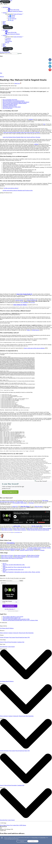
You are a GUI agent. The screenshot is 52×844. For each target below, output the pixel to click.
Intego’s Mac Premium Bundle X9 (24, 294)
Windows (12, 628)
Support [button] (4, 24)
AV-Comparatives (24, 302)
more (24, 549)
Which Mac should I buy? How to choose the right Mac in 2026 (16, 567)
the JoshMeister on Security (14, 549)
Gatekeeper (22, 550)
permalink (42, 550)
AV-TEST (32, 302)
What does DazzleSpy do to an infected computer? (13, 100)
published (31, 119)
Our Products (6, 30)
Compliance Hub (20, 642)
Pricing (4, 43)
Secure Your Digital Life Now (10, 492)
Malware (2, 76)
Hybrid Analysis (35, 330)
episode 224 (14, 506)
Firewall (13, 17)
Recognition (14, 642)
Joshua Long (17, 83)
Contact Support (11, 646)
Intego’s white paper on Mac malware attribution (34, 348)
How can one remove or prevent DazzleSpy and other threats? (16, 102)
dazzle (12, 532)
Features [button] (5, 12)
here (44, 124)
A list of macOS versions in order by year (11, 617)
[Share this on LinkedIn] (50, 66)
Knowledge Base (3, 646)
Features (5, 35)
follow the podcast (39, 506)
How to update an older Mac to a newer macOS (13, 616)
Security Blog (25, 632)
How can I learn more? (8, 108)
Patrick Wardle (20, 501)
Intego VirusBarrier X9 (32, 300)
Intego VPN (27, 637)
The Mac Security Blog (5, 52)
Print (1, 73)
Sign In (5, 49)
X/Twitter (30, 547)
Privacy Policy (3, 825)
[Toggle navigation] (1, 3)
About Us (2, 642)
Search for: (2, 53)
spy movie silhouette (17, 532)
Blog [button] (4, 22)
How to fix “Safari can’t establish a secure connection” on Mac (16, 619)
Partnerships (31, 632)
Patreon (1, 549)
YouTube (49, 547)
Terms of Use (9, 825)
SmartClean (13, 18)
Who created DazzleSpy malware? (10, 104)
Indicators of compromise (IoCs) (10, 105)
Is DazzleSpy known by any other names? (12, 106)
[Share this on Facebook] (50, 59)
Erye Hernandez (16, 502)
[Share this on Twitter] (50, 63)
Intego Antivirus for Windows (15, 11)
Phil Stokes (31, 502)
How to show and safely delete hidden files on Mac (14, 564)
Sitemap (24, 825)
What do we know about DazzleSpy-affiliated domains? (15, 103)
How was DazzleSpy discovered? (10, 99)
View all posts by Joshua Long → (34, 549)
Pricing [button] (4, 21)
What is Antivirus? (4, 632)
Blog (4, 45)
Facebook (39, 547)
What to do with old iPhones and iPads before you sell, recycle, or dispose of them (20, 620)
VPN (12, 20)
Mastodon (6, 549)
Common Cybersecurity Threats (15, 632)
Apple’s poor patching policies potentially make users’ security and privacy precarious (21, 132)
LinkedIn (35, 547)
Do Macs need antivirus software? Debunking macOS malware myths (18, 190)
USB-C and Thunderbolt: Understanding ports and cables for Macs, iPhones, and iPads (21, 572)
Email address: (3, 580)
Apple (4, 565)
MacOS (8, 628)
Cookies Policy (16, 825)
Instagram (44, 547)
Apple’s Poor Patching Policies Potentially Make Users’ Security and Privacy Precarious (21, 137)
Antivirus (13, 15)
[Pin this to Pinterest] (50, 69)
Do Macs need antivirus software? (11, 188)
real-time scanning (19, 300)
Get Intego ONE (5, 1)
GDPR (21, 825)
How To (4, 563)
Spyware (31, 550)
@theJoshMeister (11, 542)
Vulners (28, 330)
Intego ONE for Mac (14, 9)
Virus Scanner (12, 637)
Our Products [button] (6, 7)
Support (4, 46)
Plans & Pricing (7, 642)
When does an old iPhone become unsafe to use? (13, 569)
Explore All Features (17, 14)
